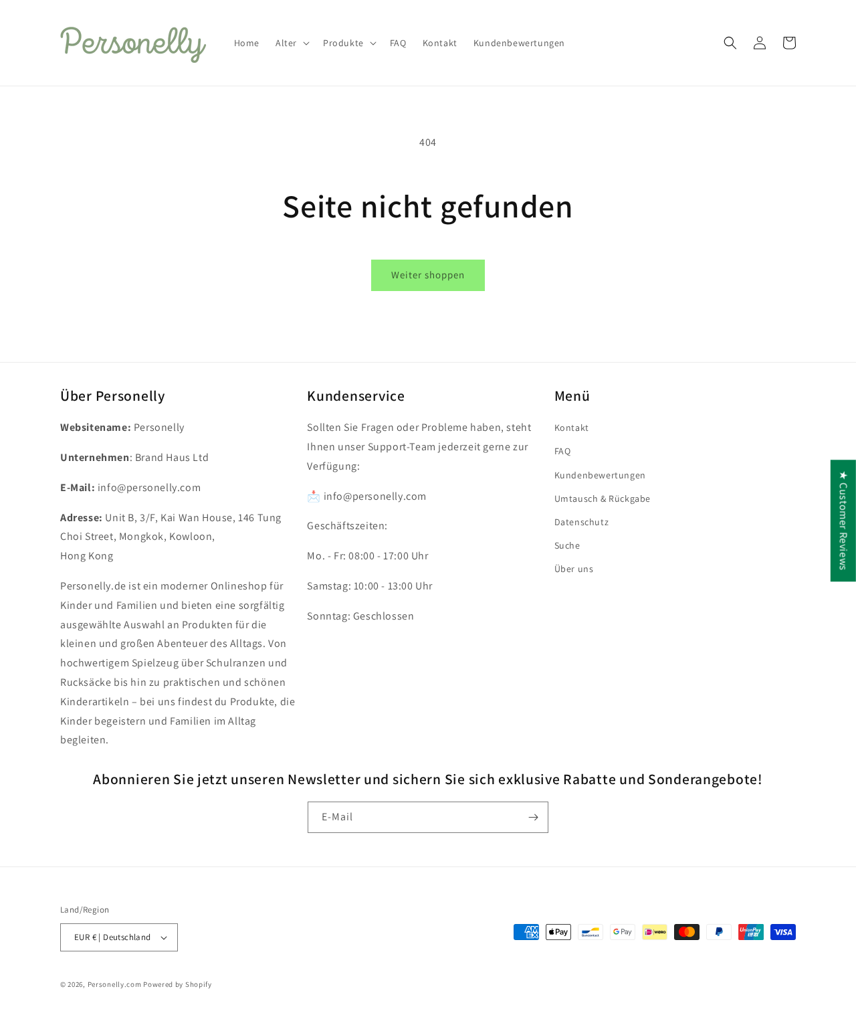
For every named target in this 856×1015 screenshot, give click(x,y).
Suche (567, 545)
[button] (291, 43)
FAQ (562, 451)
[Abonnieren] (533, 817)
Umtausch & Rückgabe (602, 498)
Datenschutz (581, 522)
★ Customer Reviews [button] (844, 520)
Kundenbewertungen (600, 475)
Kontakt (571, 428)
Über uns (574, 569)
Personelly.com (115, 984)
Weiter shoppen (428, 274)
